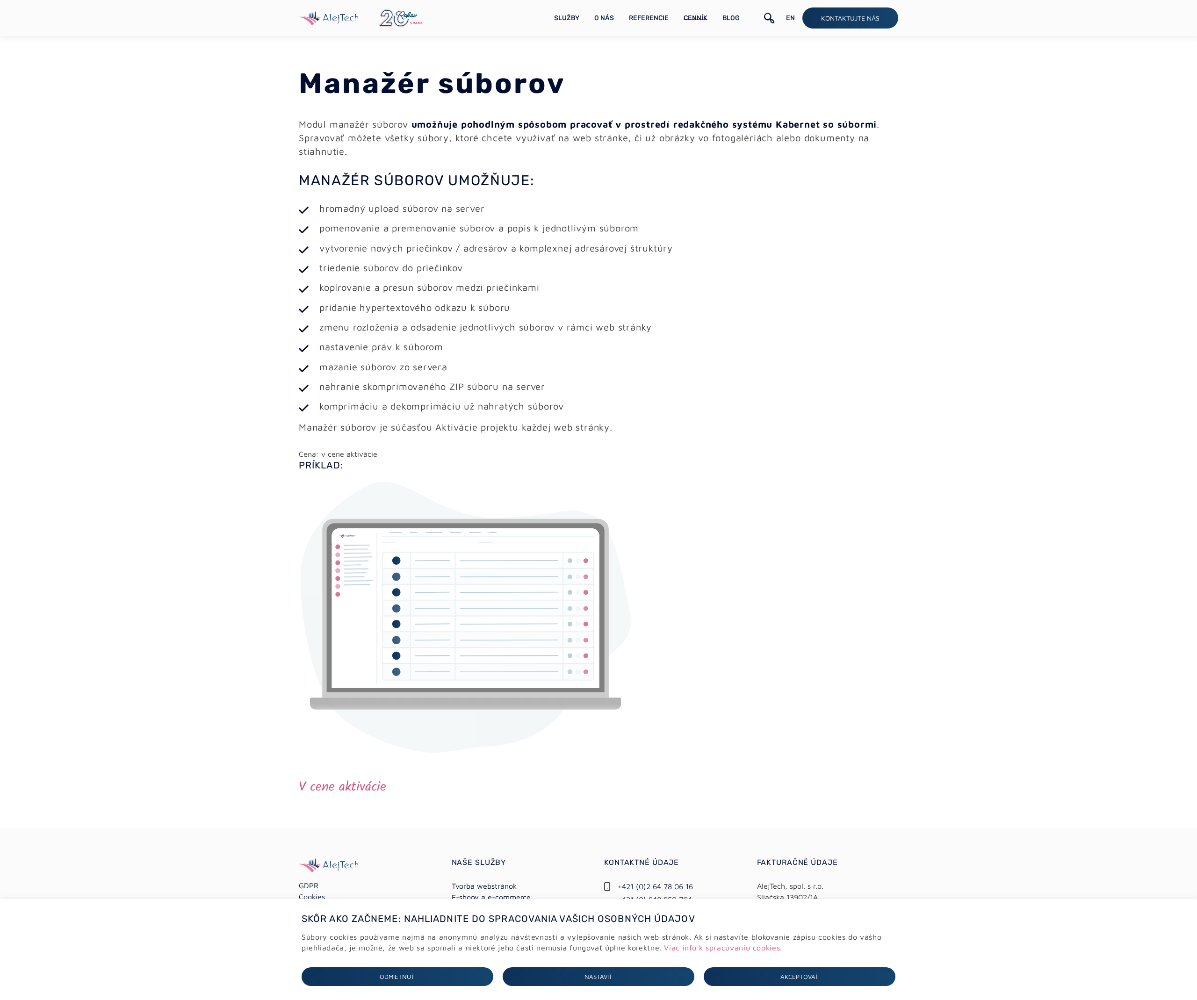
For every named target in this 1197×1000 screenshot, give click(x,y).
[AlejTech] (328, 17)
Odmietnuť (397, 976)
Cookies (312, 896)
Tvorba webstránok (484, 886)
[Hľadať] (769, 18)
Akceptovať (799, 976)
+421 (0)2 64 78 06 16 (655, 886)
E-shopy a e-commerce (491, 897)
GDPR (308, 885)
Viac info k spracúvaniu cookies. (723, 947)
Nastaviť (598, 976)
